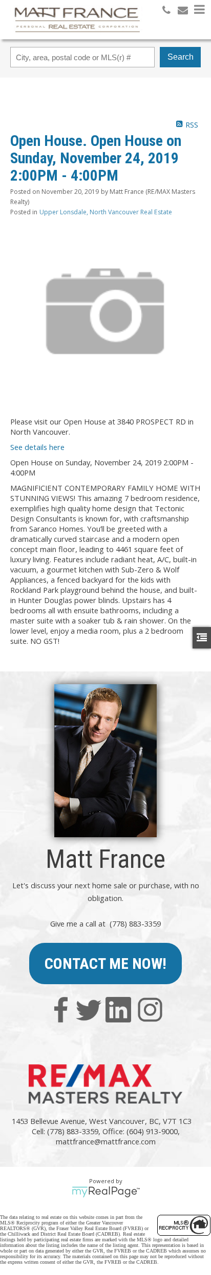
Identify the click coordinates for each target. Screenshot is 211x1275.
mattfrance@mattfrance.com (106, 1141)
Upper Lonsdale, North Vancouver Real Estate (105, 212)
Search (180, 57)
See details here (37, 447)
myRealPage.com (105, 1192)
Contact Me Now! (105, 963)
